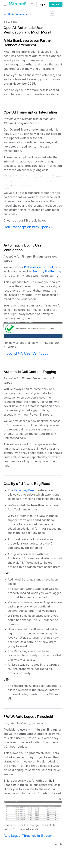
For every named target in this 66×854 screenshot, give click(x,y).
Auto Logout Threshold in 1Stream (28, 836)
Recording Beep (25, 490)
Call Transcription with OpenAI (28, 227)
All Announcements (19, 14)
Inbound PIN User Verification (27, 353)
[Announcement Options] (52, 13)
